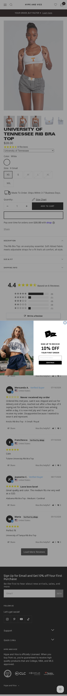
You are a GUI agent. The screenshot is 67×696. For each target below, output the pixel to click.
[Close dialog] (65, 322)
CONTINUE (50, 362)
